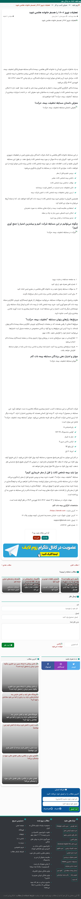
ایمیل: (77, 613)
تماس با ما (20, 838)
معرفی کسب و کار (61, 5)
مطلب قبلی (74, 565)
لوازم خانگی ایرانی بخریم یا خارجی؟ (41, 876)
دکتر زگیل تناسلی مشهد (70, 835)
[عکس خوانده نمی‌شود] (57, 645)
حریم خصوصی (19, 847)
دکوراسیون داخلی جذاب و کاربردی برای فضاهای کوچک (40, 847)
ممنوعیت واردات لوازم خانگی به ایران (39, 826)
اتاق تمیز (59, 871)
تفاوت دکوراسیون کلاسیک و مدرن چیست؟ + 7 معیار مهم (40, 833)
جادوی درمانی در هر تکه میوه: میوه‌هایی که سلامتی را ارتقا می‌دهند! (40, 885)
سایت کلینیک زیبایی (71, 848)
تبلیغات (21, 834)
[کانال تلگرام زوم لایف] (40, 550)
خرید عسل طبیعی (72, 853)
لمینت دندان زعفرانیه (71, 866)
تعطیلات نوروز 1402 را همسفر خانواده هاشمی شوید (53, 12)
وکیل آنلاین (74, 839)
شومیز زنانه (74, 875)
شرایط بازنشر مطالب (17, 851)
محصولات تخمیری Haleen (69, 862)
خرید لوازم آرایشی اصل (70, 831)
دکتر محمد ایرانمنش (63, 875)
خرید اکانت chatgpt (62, 826)
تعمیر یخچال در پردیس (70, 857)
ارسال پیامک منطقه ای (70, 871)
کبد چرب (74, 879)
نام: (78, 604)
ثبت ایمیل (74, 809)
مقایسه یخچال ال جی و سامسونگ (42, 858)
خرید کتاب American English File (67, 844)
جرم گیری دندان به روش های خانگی (40, 840)
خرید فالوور (60, 848)
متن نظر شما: (74, 622)
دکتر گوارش (73, 826)
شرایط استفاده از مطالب (25, 895)
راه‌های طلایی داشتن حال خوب (40, 853)
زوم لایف (75, 5)
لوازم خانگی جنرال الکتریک (41, 871)
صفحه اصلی (20, 825)
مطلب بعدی (6, 565)
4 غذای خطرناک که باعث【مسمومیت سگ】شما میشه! (40, 865)
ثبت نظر (7, 645)
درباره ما (21, 843)
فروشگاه (21, 830)
